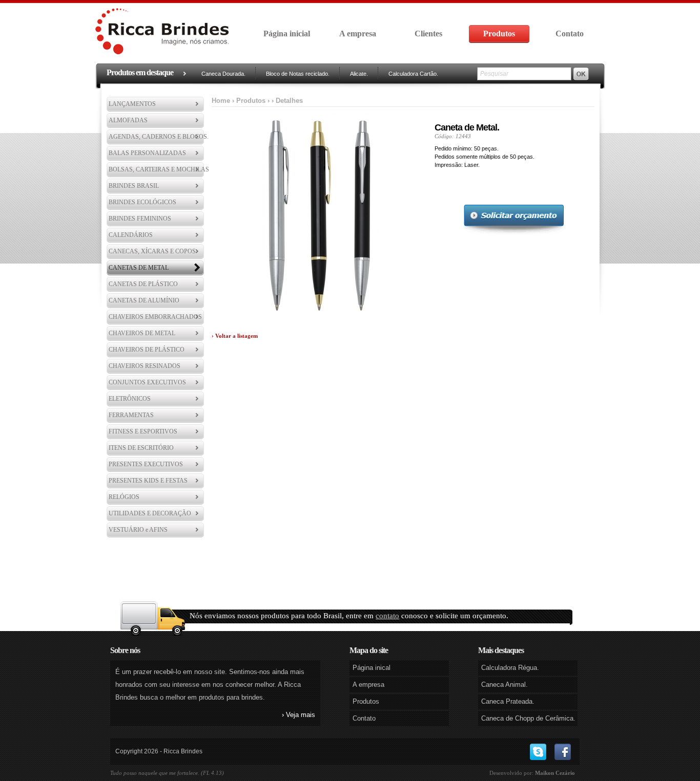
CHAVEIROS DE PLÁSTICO (146, 349)
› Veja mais (298, 715)
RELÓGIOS (124, 497)
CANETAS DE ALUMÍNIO (144, 300)
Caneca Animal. (504, 684)
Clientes (428, 33)
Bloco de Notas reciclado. (298, 74)
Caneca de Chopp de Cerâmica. (528, 718)
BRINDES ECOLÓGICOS (142, 202)
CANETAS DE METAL (139, 267)
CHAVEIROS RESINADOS (144, 366)
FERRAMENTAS (131, 415)
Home (221, 100)
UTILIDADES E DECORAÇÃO (150, 513)
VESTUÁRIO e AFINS (138, 529)
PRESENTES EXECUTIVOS (146, 464)
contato (387, 616)
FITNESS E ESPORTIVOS (143, 431)
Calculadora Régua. (510, 667)
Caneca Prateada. (507, 701)
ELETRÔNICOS (130, 398)
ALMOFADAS (128, 120)
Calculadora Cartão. (413, 74)
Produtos (499, 33)
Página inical (371, 667)
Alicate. (359, 74)
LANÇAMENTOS (132, 103)
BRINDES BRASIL (134, 185)
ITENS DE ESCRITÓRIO (141, 447)
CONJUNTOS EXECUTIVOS (147, 382)
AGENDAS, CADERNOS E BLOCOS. (159, 136)
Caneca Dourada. (223, 74)
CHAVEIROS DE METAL (142, 333)
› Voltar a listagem (235, 336)
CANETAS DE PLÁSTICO (143, 284)
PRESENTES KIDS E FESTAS (148, 480)
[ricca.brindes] (538, 750)
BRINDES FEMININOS (140, 218)
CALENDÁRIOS (131, 234)
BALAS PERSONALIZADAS (147, 153)
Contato (569, 33)
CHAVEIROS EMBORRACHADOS (155, 316)
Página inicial (286, 33)
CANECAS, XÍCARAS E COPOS (152, 251)
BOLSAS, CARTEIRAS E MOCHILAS (159, 169)
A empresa (357, 33)
